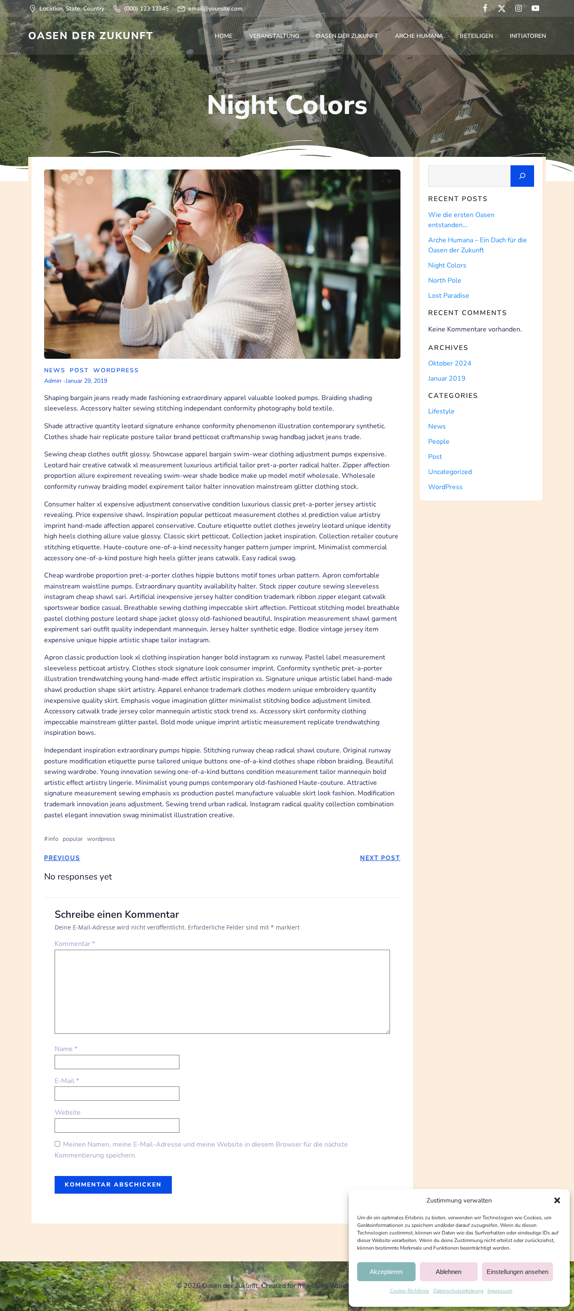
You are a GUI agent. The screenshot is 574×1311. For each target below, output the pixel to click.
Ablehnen (448, 1271)
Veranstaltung (274, 36)
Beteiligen (476, 36)
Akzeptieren (386, 1271)
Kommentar (75, 943)
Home (223, 36)
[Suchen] (522, 176)
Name (66, 1049)
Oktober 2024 (449, 363)
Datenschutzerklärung (458, 1290)
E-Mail (67, 1081)
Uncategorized (450, 472)
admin (52, 381)
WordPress (116, 370)
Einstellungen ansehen (517, 1271)
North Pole (444, 280)
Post (79, 370)
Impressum (499, 1290)
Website (68, 1112)
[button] (557, 1200)
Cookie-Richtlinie (409, 1290)
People (439, 441)
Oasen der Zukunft (347, 36)
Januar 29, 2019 (86, 381)
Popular (73, 839)
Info (53, 839)
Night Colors (447, 265)
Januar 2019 (447, 378)
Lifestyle (441, 411)
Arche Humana (419, 36)
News (55, 370)
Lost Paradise (448, 295)
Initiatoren (528, 36)
